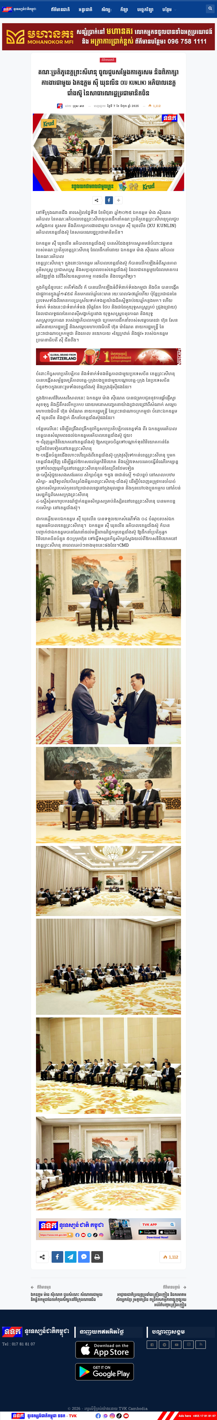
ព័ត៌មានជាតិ (60, 9)
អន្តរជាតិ (85, 9)
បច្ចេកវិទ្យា (145, 9)
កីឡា (124, 9)
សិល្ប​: (106, 9)
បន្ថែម (167, 9)
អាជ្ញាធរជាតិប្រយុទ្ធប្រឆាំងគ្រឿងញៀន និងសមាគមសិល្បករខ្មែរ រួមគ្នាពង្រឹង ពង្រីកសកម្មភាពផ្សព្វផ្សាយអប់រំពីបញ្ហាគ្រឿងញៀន (151, 1299)
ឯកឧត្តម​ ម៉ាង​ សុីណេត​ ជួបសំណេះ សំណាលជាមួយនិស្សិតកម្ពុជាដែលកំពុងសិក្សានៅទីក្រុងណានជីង (66, 1297)
